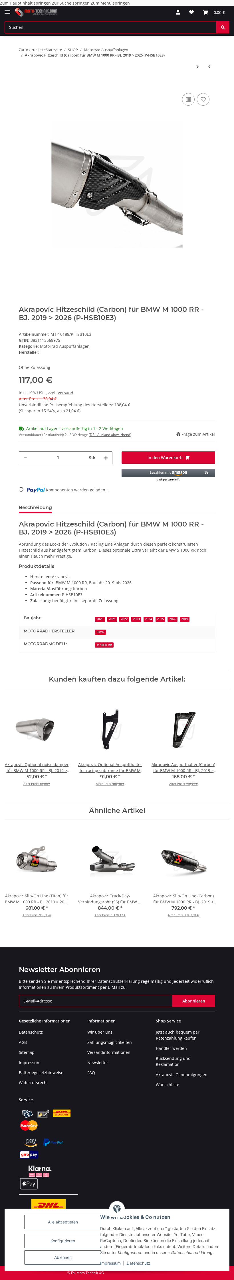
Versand (65, 392)
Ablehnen (63, 1257)
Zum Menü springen (110, 3)
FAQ (91, 1072)
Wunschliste (167, 1084)
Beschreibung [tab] (35, 507)
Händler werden (171, 1048)
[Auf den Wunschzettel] (203, 99)
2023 (136, 619)
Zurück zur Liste (32, 49)
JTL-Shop (204, 1272)
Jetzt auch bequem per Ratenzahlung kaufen (177, 1035)
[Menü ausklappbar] (7, 9)
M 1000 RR (104, 645)
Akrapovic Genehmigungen (181, 1074)
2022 (124, 619)
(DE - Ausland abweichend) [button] (110, 434)
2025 (160, 619)
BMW (100, 632)
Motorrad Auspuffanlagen (65, 346)
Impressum (110, 1263)
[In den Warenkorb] (23, 83)
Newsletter (97, 1062)
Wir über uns (99, 1032)
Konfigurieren (63, 1240)
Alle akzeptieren (63, 1221)
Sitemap (27, 1052)
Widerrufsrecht (33, 1082)
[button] (178, 12)
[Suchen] (222, 27)
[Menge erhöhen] (106, 458)
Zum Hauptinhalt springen (26, 3)
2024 (148, 619)
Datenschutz (138, 1263)
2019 (184, 619)
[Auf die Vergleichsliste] (188, 99)
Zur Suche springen (71, 3)
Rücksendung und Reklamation (173, 1061)
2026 (172, 619)
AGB (23, 1042)
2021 (112, 619)
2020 (99, 619)
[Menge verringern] (25, 458)
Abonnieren (193, 1001)
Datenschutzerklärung (118, 981)
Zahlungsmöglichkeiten (109, 1042)
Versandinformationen (108, 1052)
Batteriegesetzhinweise (41, 1072)
